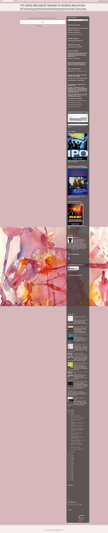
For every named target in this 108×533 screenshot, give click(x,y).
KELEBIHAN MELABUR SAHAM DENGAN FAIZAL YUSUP (81, 345)
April (71, 451)
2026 (70, 412)
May (71, 414)
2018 (70, 467)
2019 (70, 465)
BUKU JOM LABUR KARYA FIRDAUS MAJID (76, 433)
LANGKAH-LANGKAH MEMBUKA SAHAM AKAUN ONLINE (80, 398)
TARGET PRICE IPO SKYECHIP (77, 418)
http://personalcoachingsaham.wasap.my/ (77, 100)
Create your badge (71, 260)
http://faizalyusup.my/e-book (80, 71)
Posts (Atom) (45, 25)
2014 (70, 474)
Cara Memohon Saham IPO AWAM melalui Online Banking (80, 363)
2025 (70, 453)
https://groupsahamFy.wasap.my (75, 34)
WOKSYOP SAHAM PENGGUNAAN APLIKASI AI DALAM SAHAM (77, 437)
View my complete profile (73, 249)
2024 (70, 455)
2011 (70, 480)
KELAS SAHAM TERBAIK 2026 (77, 449)
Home (42, 22)
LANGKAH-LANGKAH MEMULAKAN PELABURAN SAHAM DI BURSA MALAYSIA (80, 354)
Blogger (61, 530)
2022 (70, 459)
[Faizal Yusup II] (69, 259)
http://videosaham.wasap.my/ (74, 106)
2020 (70, 463)
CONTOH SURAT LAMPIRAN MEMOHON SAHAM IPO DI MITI (80, 317)
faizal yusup (77, 237)
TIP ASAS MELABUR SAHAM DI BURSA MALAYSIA (52, 5)
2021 (70, 461)
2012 (70, 478)
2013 (70, 476)
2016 (70, 470)
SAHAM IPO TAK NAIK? (75, 447)
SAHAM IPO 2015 (72, 390)
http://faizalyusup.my (81, 95)
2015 (70, 472)
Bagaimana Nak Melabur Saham (81, 326)
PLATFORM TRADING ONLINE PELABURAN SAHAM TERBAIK (81, 382)
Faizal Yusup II (70, 256)
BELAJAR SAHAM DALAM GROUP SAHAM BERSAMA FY (76, 444)
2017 (70, 468)
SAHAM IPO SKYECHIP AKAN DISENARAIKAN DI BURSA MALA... (77, 430)
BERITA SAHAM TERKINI (75, 416)
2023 (70, 457)
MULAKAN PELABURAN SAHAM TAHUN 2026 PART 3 (77, 441)
